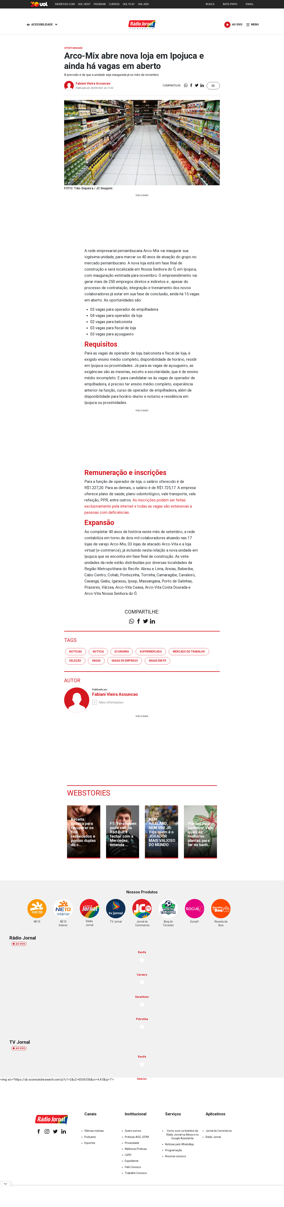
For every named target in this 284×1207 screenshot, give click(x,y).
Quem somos (133, 1130)
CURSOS (114, 4)
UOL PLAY (129, 4)
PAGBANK (100, 4)
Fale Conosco (133, 1167)
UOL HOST (84, 4)
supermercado (151, 651)
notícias (75, 651)
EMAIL (249, 4)
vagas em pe (157, 660)
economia (122, 651)
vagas (96, 660)
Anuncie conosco (175, 1156)
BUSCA (210, 4)
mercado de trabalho (189, 651)
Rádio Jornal (213, 1136)
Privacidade (132, 1142)
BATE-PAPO (230, 4)
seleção (75, 660)
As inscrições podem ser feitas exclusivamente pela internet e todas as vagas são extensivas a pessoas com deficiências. (138, 506)
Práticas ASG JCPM (137, 1136)
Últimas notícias (94, 1130)
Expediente (132, 1160)
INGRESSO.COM (65, 4)
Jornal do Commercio (219, 1130)
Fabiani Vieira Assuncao (93, 83)
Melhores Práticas (136, 1148)
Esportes (89, 1142)
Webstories (88, 793)
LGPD (128, 1154)
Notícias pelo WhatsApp (179, 1144)
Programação (173, 1150)
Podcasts (90, 1136)
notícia (98, 651)
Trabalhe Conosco (136, 1173)
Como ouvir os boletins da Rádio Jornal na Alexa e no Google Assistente (182, 1134)
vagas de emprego (124, 660)
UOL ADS (143, 4)
